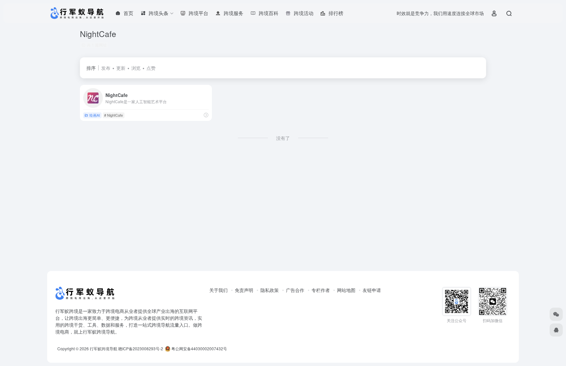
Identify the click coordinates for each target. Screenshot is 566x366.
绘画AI (94, 115)
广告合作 (295, 290)
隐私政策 (269, 290)
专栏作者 (320, 290)
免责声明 (244, 290)
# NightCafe (113, 115)
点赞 (151, 68)
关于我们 (218, 290)
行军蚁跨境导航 (103, 348)
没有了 (283, 138)
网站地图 (346, 290)
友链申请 (372, 290)
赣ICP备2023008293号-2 (140, 348)
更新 (120, 68)
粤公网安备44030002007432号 (198, 348)
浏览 (136, 68)
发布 (105, 68)
